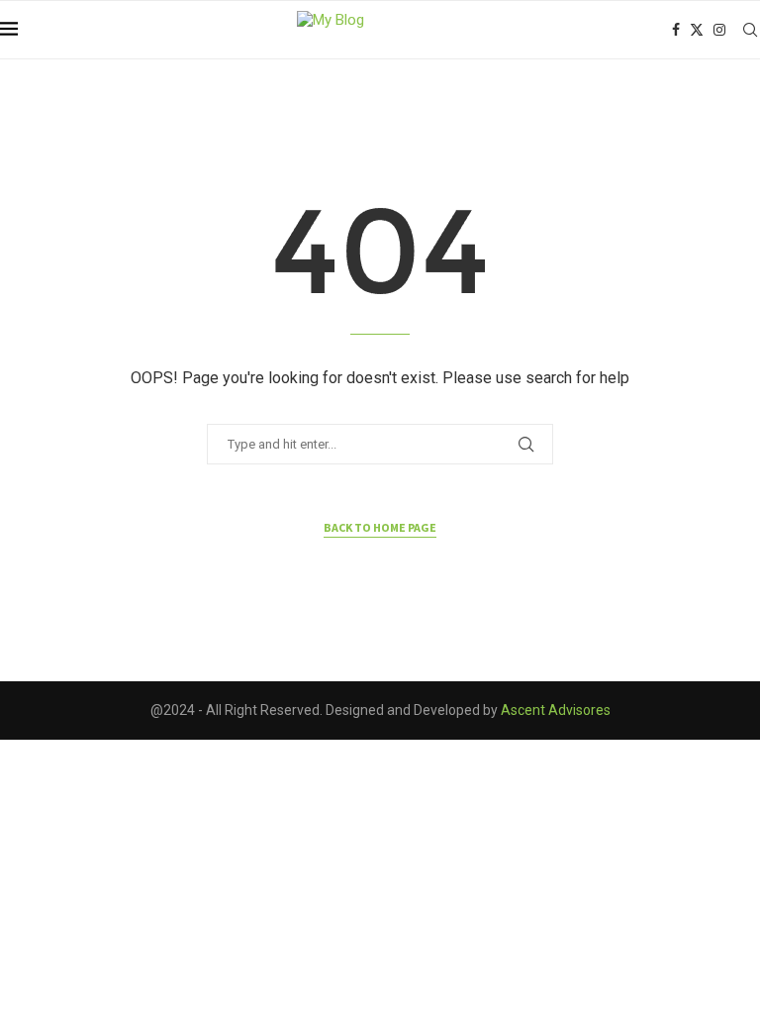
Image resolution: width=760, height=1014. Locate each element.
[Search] (750, 29)
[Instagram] (719, 29)
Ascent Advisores (556, 710)
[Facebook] (676, 29)
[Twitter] (697, 29)
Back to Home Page (380, 527)
